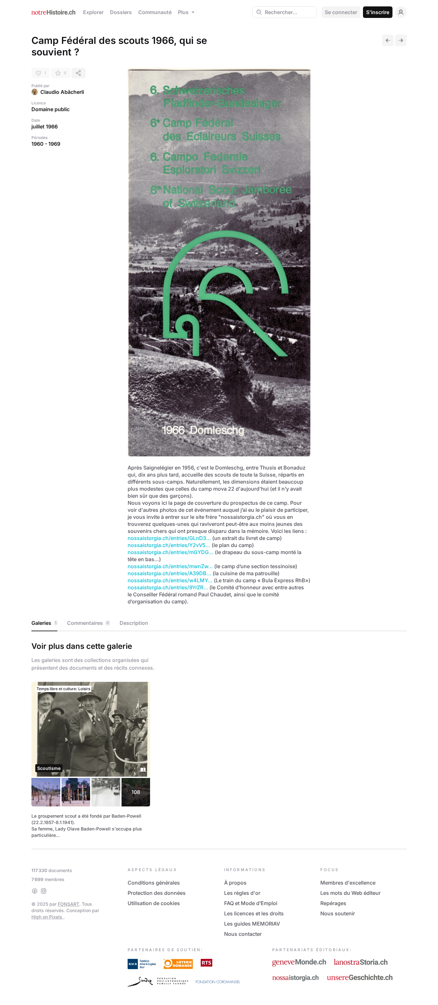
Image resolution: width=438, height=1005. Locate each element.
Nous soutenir (337, 913)
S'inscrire (377, 12)
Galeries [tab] (43, 623)
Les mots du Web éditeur (350, 893)
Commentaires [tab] (88, 623)
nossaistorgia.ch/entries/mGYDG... (171, 552)
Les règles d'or (242, 893)
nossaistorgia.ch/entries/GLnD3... (169, 538)
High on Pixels (47, 916)
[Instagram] (43, 891)
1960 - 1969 (45, 144)
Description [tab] (134, 623)
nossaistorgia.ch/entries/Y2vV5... (169, 545)
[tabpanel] (219, 739)
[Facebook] (34, 891)
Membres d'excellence (347, 882)
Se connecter (341, 12)
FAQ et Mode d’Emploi (250, 903)
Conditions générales (154, 882)
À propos (235, 882)
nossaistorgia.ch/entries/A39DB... (169, 573)
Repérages (333, 903)
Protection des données (157, 893)
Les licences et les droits (254, 913)
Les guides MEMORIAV (252, 923)
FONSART (68, 904)
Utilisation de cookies (154, 903)
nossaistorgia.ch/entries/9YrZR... (168, 587)
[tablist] (219, 623)
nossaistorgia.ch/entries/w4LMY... (170, 580)
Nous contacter (243, 934)
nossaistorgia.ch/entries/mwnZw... (170, 566)
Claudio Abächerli (62, 92)
